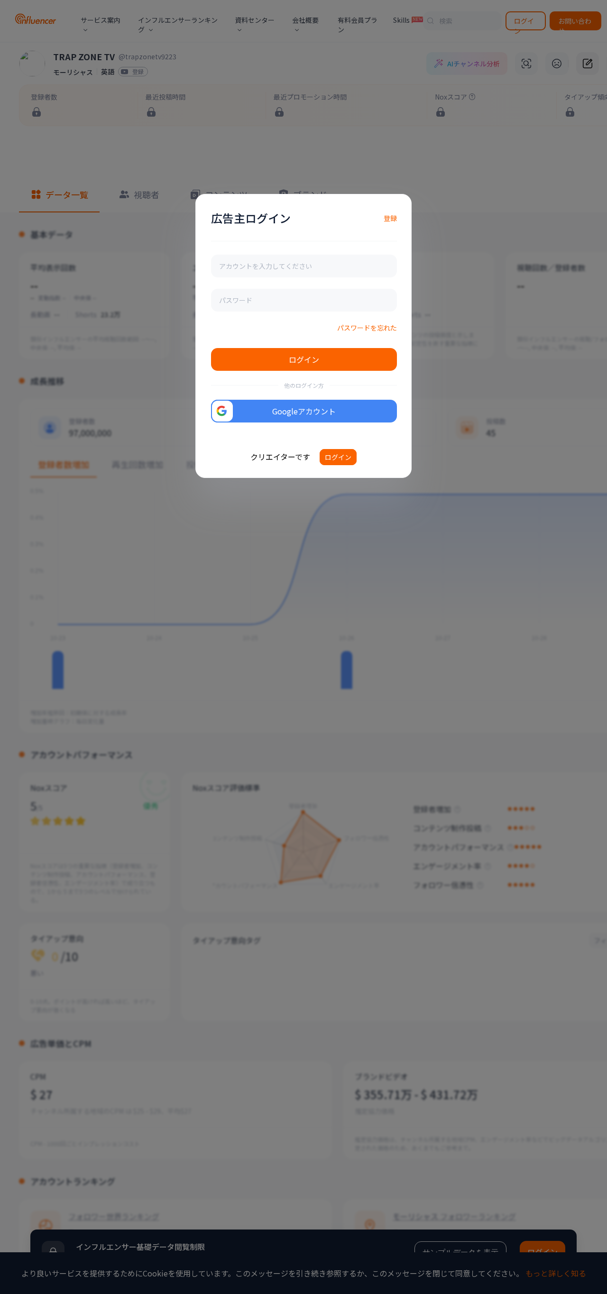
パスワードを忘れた (367, 327)
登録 (390, 218)
